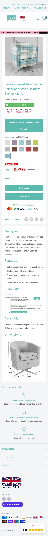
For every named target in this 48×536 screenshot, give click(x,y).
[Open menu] (3, 19)
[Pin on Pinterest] (31, 219)
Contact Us (15, 4)
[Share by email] (41, 219)
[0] (43, 18)
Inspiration (26, 8)
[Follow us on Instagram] (9, 499)
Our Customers (39, 8)
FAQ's (16, 8)
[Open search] (38, 18)
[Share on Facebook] (26, 219)
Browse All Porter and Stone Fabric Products (24, 125)
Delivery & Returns (30, 4)
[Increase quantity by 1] (31, 178)
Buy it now (24, 196)
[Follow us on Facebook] (4, 499)
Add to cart (24, 188)
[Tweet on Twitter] (36, 219)
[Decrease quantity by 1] (17, 178)
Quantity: (8, 178)
